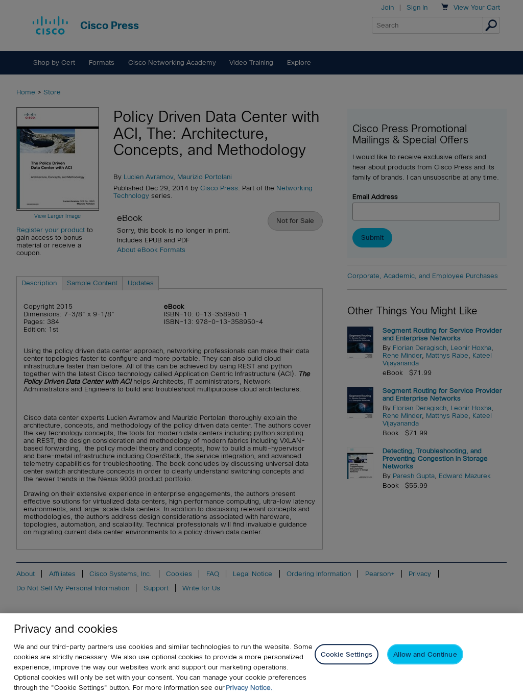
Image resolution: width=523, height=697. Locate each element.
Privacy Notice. (249, 687)
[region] (261, 655)
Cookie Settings (346, 654)
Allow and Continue (425, 654)
